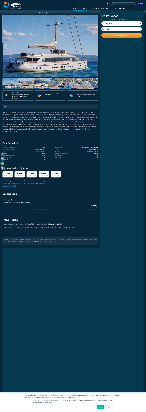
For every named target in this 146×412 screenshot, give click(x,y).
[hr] (140, 4)
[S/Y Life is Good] (10, 83)
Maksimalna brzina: (61, 153)
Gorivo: (4, 153)
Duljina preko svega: (9, 149)
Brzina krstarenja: (8, 155)
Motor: (57, 151)
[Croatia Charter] (12, 5)
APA (5, 208)
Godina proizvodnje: (9, 147)
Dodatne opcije (9, 194)
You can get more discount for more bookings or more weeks (23, 183)
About (5, 106)
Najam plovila (80, 8)
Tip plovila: (58, 147)
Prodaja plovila (101, 8)
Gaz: (3, 151)
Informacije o (120, 8)
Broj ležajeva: (6, 157)
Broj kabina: (59, 155)
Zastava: (5, 159)
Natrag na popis (10, 13)
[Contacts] (107, 4)
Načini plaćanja (8, 186)
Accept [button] (100, 407)
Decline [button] (109, 407)
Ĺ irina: (57, 149)
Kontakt (137, 8)
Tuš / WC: (58, 157)
